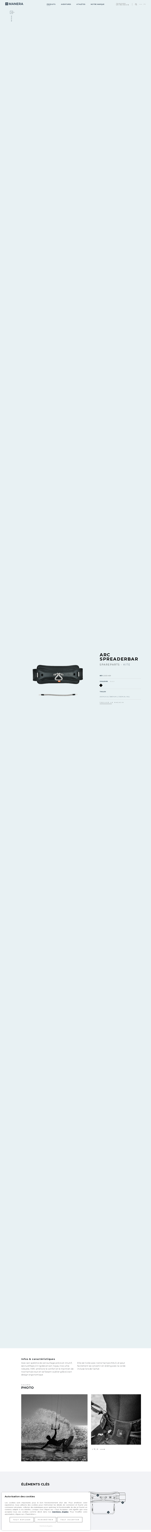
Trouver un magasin (112, 702)
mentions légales (60, 1512)
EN (145, 4)
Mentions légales (46, 1526)
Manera (14, 3)
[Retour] (11, 12)
